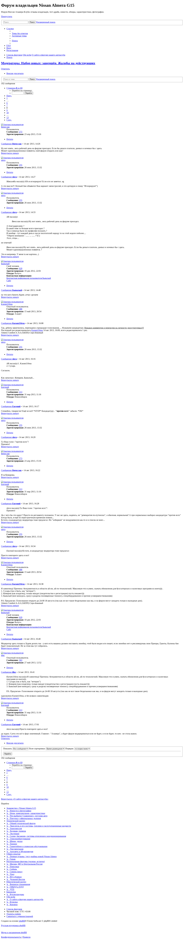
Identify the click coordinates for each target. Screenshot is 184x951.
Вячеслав (5, 127)
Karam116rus (7, 304)
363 (20, 660)
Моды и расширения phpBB (14, 932)
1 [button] (7, 98)
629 (20, 268)
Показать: (8, 748)
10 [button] (7, 113)
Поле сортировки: (37, 748)
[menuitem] (20, 33)
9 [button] (7, 110)
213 (20, 392)
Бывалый (5, 264)
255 (20, 165)
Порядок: (69, 748)
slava (3, 160)
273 (20, 132)
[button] (14, 88)
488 (20, 309)
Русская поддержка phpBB (13, 925)
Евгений (5, 387)
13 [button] (7, 117)
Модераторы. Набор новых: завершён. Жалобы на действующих (48, 63)
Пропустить (6, 16)
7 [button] (7, 105)
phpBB (22, 921)
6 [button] (7, 103)
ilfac (3, 655)
